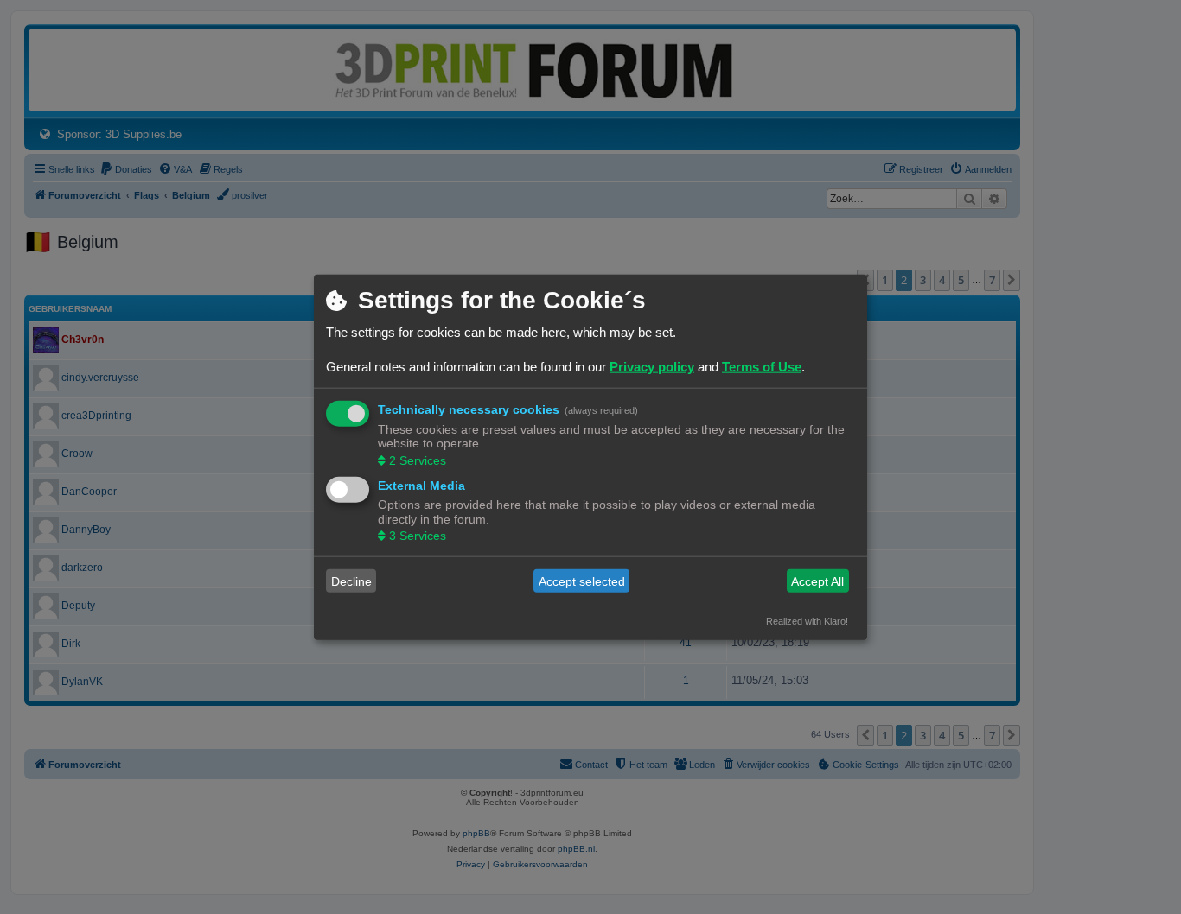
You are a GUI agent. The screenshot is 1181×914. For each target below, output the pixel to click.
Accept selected (582, 580)
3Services (417, 536)
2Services (417, 460)
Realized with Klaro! (807, 621)
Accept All (817, 580)
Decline (351, 580)
